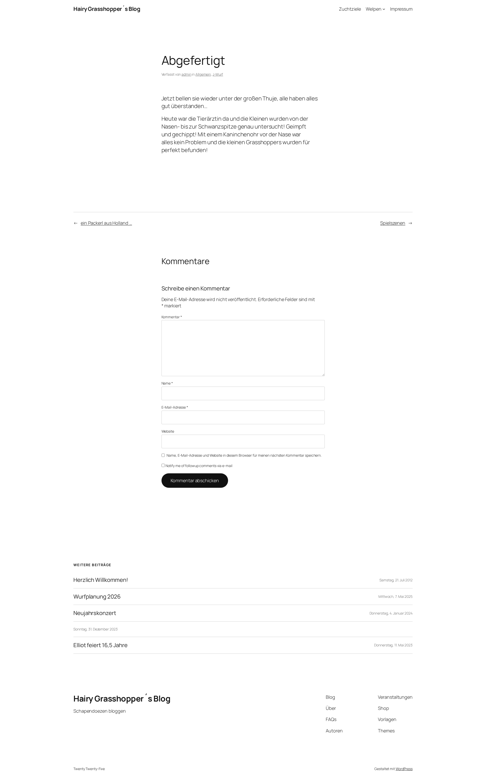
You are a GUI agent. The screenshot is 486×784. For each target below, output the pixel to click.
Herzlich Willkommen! (100, 580)
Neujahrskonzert (94, 613)
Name (167, 383)
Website (167, 431)
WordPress (404, 768)
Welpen (373, 9)
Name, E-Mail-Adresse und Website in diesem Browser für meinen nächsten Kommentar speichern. (244, 455)
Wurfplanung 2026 (96, 597)
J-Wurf (218, 74)
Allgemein (203, 74)
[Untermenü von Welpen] (383, 9)
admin (186, 74)
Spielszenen (392, 223)
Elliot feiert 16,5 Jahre (100, 645)
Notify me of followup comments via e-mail (199, 465)
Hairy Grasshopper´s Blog (106, 9)
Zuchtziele (350, 9)
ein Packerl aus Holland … (106, 223)
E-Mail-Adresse (174, 407)
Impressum (401, 9)
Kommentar (171, 316)
